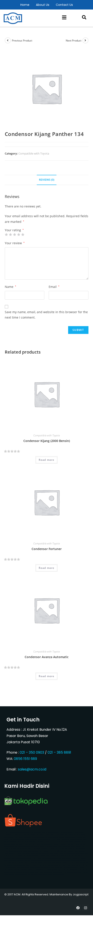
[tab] (46, 180)
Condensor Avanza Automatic (47, 657)
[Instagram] (85, 907)
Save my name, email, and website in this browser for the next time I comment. (46, 314)
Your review (15, 243)
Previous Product (22, 40)
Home (24, 5)
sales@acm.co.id (32, 769)
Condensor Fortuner (47, 549)
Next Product (73, 40)
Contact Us (64, 5)
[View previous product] (8, 40)
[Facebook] (78, 907)
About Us (42, 5)
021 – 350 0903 (32, 752)
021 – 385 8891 (59, 752)
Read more (47, 460)
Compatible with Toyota (33, 153)
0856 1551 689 (25, 758)
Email (54, 287)
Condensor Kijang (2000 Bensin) (46, 441)
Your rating (14, 230)
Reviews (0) (46, 180)
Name (10, 287)
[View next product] (85, 40)
